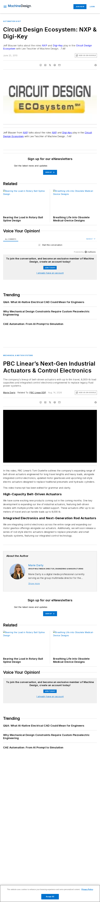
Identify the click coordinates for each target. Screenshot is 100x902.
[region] (50, 245)
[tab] (10, 239)
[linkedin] (45, 65)
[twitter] (50, 65)
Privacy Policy (87, 889)
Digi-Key (58, 45)
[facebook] (40, 65)
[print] (95, 65)
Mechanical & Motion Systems (18, 355)
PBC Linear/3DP (37, 392)
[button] (5, 7)
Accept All (50, 897)
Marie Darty (9, 392)
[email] (59, 65)
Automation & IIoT (12, 21)
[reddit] (54, 65)
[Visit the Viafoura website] (90, 252)
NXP (44, 45)
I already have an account (50, 273)
